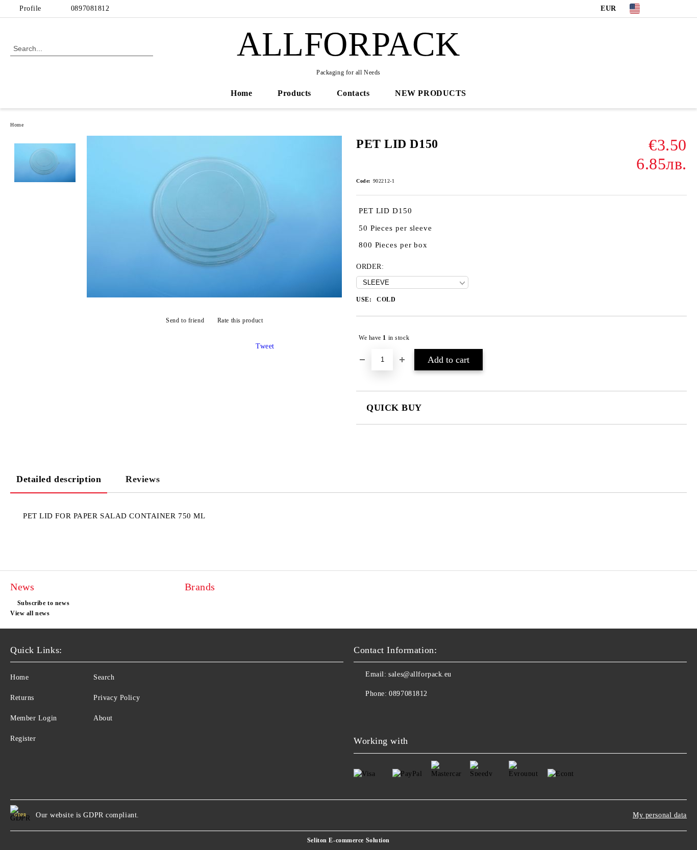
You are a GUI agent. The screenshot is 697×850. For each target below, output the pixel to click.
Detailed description (58, 479)
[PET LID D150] (214, 295)
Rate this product (240, 320)
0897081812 (90, 8)
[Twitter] (681, 8)
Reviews (143, 479)
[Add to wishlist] (679, 338)
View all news (29, 613)
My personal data (660, 815)
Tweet (265, 346)
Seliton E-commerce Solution (348, 840)
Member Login (33, 718)
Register (23, 738)
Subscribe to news (43, 603)
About (103, 718)
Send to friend (185, 320)
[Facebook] (665, 8)
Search (103, 677)
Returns (22, 698)
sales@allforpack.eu (420, 674)
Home (241, 93)
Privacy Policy (116, 698)
